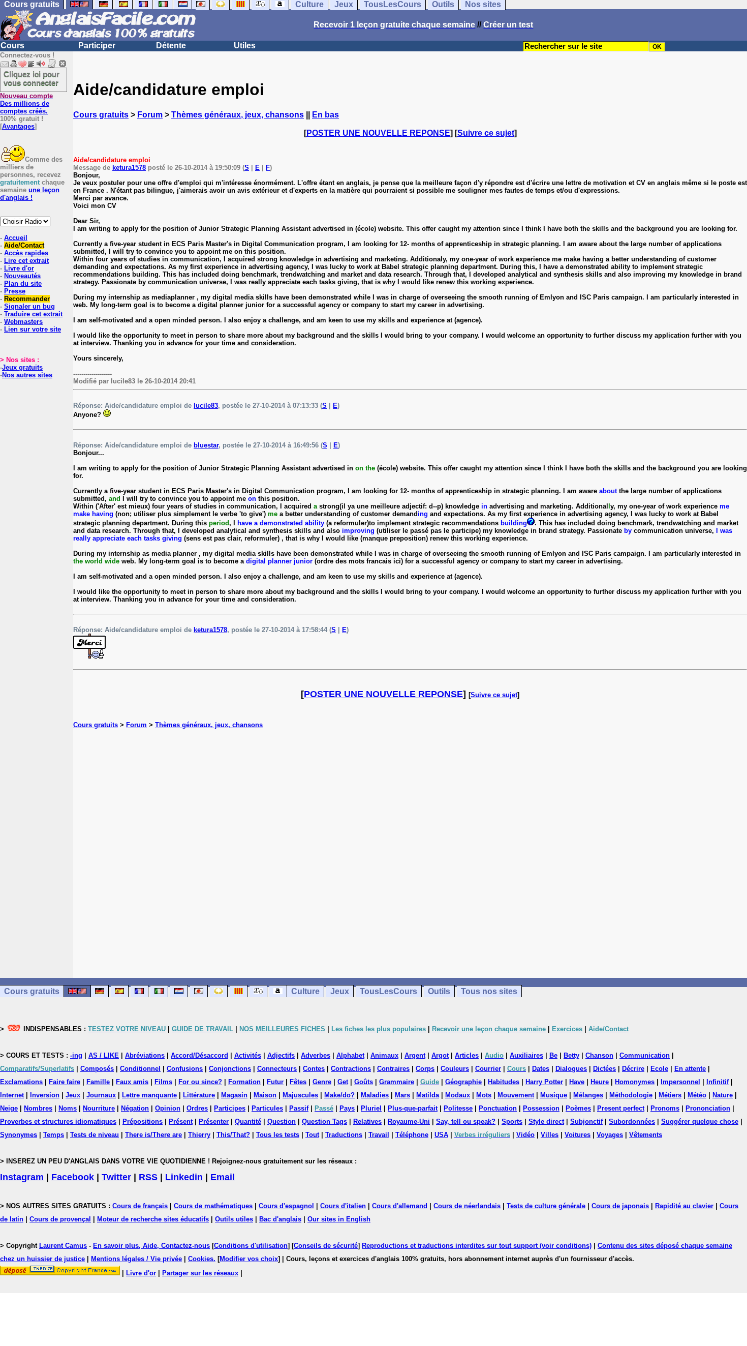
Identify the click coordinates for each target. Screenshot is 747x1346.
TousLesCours (388, 991)
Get (342, 1082)
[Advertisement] (410, 853)
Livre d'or (19, 268)
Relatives (367, 1121)
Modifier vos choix (249, 1259)
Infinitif (717, 1082)
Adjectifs (281, 1055)
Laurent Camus (63, 1245)
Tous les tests (277, 1135)
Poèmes (578, 1108)
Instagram (22, 1177)
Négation (135, 1108)
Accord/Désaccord (199, 1055)
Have (576, 1082)
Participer (96, 45)
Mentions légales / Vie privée (136, 1259)
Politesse (458, 1108)
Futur (275, 1082)
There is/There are (153, 1135)
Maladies (375, 1095)
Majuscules (300, 1095)
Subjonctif (586, 1121)
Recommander (27, 299)
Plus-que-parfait (413, 1108)
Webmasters (23, 321)
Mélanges (588, 1095)
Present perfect (620, 1108)
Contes (314, 1068)
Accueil (15, 238)
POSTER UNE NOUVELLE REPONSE (378, 133)
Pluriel (371, 1108)
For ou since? (200, 1082)
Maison (265, 1095)
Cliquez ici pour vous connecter (31, 78)
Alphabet (350, 1055)
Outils (439, 991)
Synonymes (18, 1135)
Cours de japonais (620, 1206)
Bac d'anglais (280, 1219)
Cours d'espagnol (286, 1206)
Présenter (214, 1121)
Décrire (633, 1068)
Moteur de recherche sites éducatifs (153, 1219)
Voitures (577, 1135)
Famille (98, 1082)
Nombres (38, 1108)
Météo (697, 1095)
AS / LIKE (103, 1055)
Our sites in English (338, 1219)
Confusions (185, 1068)
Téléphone (411, 1135)
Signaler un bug (29, 306)
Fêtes (298, 1082)
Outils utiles (234, 1219)
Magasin (234, 1095)
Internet (12, 1095)
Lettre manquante (149, 1095)
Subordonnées (632, 1121)
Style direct (546, 1121)
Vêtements (645, 1135)
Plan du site (23, 283)
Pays (347, 1108)
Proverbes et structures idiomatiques (58, 1121)
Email (222, 1177)
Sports (512, 1121)
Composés (97, 1068)
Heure (599, 1082)
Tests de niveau (94, 1135)
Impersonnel (680, 1082)
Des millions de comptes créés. (26, 103)
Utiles (245, 45)
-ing (76, 1055)
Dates (540, 1068)
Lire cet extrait (26, 260)
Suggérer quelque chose (699, 1121)
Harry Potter (544, 1082)
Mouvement (515, 1095)
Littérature (199, 1095)
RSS (148, 1177)
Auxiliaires (526, 1055)
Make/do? (339, 1095)
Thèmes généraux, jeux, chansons (237, 114)
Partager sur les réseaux (200, 1273)
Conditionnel (140, 1068)
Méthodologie (630, 1095)
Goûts (363, 1082)
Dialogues (571, 1068)
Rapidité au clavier (684, 1206)
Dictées (604, 1068)
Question (281, 1121)
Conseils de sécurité (326, 1245)
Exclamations (21, 1082)
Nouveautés (22, 276)
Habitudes (503, 1082)
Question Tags (324, 1121)
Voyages (610, 1135)
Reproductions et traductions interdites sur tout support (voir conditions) (477, 1245)
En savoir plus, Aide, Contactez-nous (151, 1245)
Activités (247, 1055)
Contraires (393, 1068)
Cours (12, 45)
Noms (67, 1108)
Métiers (670, 1095)
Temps (53, 1135)
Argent (414, 1055)
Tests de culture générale (546, 1206)
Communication (644, 1055)
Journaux (101, 1095)
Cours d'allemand (399, 1206)
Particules (267, 1108)
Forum (150, 114)
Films (163, 1082)
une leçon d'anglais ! (29, 193)
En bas (325, 114)
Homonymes (635, 1082)
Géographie (463, 1082)
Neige (9, 1108)
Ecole (659, 1068)
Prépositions (142, 1121)
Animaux (384, 1055)
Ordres (197, 1108)
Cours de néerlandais (467, 1206)
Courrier (488, 1068)
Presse (14, 291)
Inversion (44, 1095)
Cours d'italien (343, 1206)
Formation (244, 1082)
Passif (298, 1108)
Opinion (167, 1108)
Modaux (457, 1095)
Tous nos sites (489, 991)
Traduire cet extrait (33, 314)
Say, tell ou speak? (465, 1121)
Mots (483, 1095)
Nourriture (99, 1108)
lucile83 (206, 405)
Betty (571, 1055)
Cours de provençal (60, 1219)
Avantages (18, 126)
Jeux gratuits (22, 367)
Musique (553, 1095)
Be (553, 1055)
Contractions (351, 1068)
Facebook (72, 1177)
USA (441, 1135)
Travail (378, 1135)
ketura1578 (129, 167)
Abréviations (145, 1055)
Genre (322, 1082)
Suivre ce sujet (485, 133)
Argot (440, 1055)
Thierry (199, 1135)
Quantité (248, 1121)
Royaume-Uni (409, 1121)
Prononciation (708, 1108)
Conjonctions (230, 1068)
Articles (467, 1055)
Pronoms (664, 1108)
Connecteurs (277, 1068)
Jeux (339, 991)
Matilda (427, 1095)
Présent (181, 1121)
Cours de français (140, 1206)
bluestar (206, 445)
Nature (722, 1095)
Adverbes (315, 1055)
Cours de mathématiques (213, 1206)
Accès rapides (26, 253)
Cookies (200, 1259)
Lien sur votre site (32, 329)
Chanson (599, 1055)
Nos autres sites (27, 375)
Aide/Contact (24, 245)
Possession (541, 1108)
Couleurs (455, 1068)
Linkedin (184, 1177)
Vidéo (525, 1135)
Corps (425, 1068)
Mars (402, 1095)
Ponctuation (498, 1108)
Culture (305, 991)
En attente (690, 1068)
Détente (171, 45)
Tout (312, 1135)
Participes (229, 1108)
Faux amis (132, 1082)
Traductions (343, 1135)
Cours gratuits (101, 114)
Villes (549, 1135)
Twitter (116, 1177)
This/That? (233, 1135)
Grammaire (396, 1082)
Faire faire (64, 1082)
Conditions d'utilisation (251, 1245)
